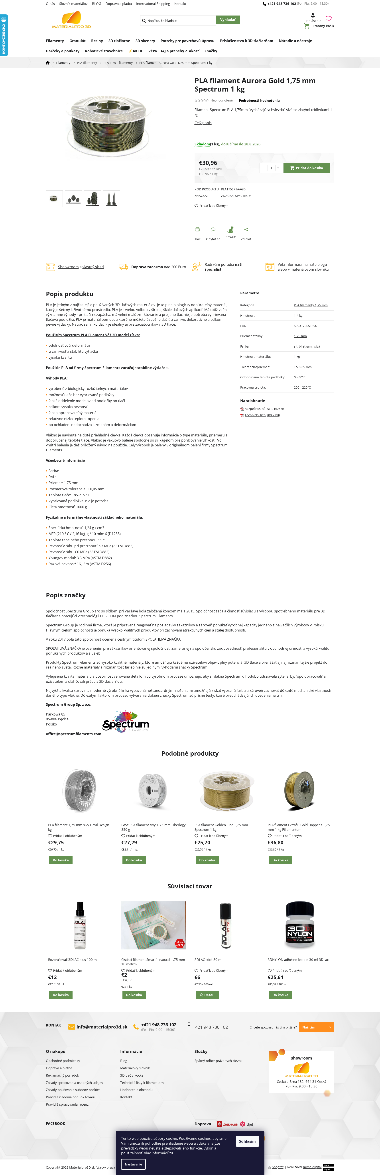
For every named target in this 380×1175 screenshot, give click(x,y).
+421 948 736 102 (158, 1024)
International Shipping (153, 3)
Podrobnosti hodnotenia (259, 100)
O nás (50, 3)
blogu (322, 264)
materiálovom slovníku (310, 269)
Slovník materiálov (73, 3)
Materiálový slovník (135, 1068)
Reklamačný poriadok (62, 1075)
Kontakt (180, 3)
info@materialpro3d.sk (102, 1027)
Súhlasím (247, 1141)
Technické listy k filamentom (142, 1082)
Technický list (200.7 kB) (262, 415)
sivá (317, 346)
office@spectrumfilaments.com (73, 733)
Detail (209, 995)
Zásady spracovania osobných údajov (74, 1082)
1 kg (297, 356)
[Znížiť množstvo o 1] (265, 168)
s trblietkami (303, 346)
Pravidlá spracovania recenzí (67, 1104)
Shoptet (278, 1167)
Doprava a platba (119, 3)
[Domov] (49, 62)
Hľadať (228, 20)
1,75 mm (300, 336)
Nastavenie (133, 1164)
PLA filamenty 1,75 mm (311, 305)
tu (171, 1153)
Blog (123, 1060)
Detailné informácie (264, 122)
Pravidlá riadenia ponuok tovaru (70, 1097)
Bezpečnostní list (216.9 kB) (265, 409)
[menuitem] (55, 39)
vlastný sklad (93, 266)
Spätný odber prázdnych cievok (218, 1060)
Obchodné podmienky (63, 1060)
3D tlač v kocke (131, 1075)
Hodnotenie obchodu (136, 1089)
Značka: (236, 196)
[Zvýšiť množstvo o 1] (278, 168)
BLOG (96, 3)
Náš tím (308, 1027)
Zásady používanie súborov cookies (73, 1089)
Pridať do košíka (309, 168)
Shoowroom (68, 266)
